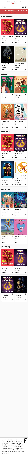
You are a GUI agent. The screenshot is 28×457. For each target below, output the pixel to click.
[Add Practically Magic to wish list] (12, 127)
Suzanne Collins (19, 38)
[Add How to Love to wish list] (25, 242)
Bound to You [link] (5, 94)
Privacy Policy (12, 441)
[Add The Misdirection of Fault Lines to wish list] (12, 215)
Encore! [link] (16, 94)
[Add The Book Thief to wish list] (12, 70)
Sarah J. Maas (5, 38)
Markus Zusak (5, 65)
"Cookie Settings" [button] (20, 448)
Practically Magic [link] (5, 121)
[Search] (2, 7)
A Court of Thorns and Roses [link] (7, 36)
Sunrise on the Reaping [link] (20, 36)
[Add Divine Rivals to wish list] (25, 300)
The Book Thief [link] (5, 63)
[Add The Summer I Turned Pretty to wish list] (25, 70)
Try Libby (5, 10)
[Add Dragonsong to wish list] (12, 242)
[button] (12, 36)
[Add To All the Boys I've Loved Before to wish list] (25, 127)
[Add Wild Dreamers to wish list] (25, 215)
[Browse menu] (26, 7)
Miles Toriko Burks (19, 95)
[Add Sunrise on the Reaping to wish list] (25, 42)
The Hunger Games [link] (19, 178)
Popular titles (5, 132)
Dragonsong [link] (4, 236)
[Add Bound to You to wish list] (12, 100)
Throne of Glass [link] (5, 178)
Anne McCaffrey (6, 238)
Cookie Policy (6, 453)
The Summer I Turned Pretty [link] (20, 63)
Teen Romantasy (5, 247)
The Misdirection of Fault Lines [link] (7, 209)
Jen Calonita (5, 122)
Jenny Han (18, 65)
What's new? (4, 74)
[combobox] (11, 7)
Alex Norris (18, 238)
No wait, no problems (7, 17)
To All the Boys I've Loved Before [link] (20, 121)
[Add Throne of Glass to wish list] (12, 185)
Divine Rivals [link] (18, 294)
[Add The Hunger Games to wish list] (25, 185)
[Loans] (23, 7)
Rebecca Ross (18, 295)
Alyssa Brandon (6, 95)
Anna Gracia (5, 210)
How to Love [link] (18, 236)
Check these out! (5, 189)
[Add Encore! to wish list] (25, 100)
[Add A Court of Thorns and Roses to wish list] (12, 42)
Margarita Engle (19, 210)
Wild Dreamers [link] (18, 209)
